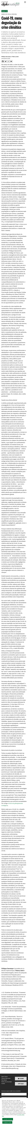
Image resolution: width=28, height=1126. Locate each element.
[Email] (11, 61)
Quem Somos (4, 1076)
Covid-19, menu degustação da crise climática (11, 22)
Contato (3, 1083)
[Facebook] (3, 61)
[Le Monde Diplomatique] (10, 4)
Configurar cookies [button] (7, 1122)
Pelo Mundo (4, 1080)
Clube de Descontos (5, 1078)
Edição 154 (4, 11)
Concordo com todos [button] (7, 1119)
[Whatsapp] (8, 61)
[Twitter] (5, 61)
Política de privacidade (6, 1081)
